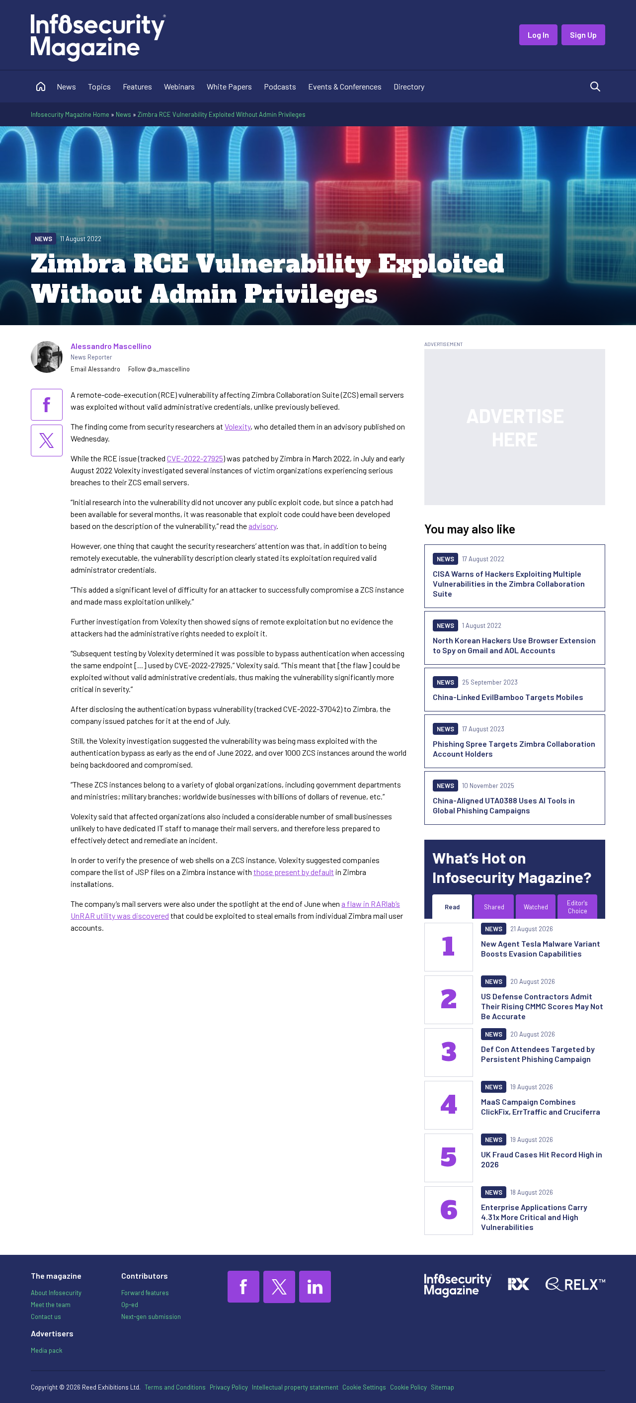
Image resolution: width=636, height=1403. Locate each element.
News (66, 86)
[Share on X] (47, 440)
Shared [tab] (494, 907)
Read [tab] (452, 907)
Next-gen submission (151, 1316)
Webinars (179, 86)
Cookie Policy (408, 1387)
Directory (409, 86)
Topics (99, 86)
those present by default (293, 872)
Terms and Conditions (175, 1387)
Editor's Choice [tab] (577, 907)
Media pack (46, 1350)
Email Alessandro (95, 369)
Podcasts (280, 86)
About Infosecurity (56, 1293)
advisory (262, 525)
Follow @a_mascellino (159, 369)
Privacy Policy (229, 1387)
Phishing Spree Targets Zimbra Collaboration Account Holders (514, 748)
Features (137, 86)
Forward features (145, 1293)
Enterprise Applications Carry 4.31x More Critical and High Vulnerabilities (534, 1216)
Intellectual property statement (295, 1387)
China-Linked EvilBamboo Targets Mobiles (508, 697)
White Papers (229, 86)
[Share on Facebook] (47, 405)
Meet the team (51, 1305)
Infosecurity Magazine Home (70, 114)
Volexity (237, 426)
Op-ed (129, 1305)
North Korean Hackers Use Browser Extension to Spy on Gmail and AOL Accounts (514, 645)
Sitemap (442, 1387)
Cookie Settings (364, 1387)
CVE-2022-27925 (195, 458)
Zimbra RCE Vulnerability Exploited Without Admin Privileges (222, 114)
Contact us (46, 1316)
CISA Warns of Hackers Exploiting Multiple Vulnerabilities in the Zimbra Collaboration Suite (509, 583)
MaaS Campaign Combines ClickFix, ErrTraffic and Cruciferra (540, 1106)
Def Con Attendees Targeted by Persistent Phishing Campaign (538, 1053)
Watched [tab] (536, 907)
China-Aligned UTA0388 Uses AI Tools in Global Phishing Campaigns (504, 805)
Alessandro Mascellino (111, 346)
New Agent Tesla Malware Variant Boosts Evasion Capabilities (540, 948)
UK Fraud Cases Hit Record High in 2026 (541, 1159)
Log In (538, 34)
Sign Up (583, 34)
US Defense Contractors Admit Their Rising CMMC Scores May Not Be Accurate (542, 1006)
